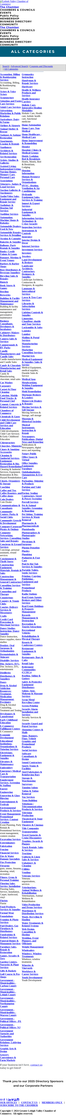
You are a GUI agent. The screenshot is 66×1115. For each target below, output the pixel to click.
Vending (26, 872)
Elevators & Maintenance (7, 763)
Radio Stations (29, 594)
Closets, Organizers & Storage (10, 482)
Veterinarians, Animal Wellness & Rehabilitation (32, 890)
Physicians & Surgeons (28, 543)
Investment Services (32, 249)
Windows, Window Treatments (32, 955)
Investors (26, 253)
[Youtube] (15, 1099)
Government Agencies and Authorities (7, 1034)
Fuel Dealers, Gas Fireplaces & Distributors (9, 928)
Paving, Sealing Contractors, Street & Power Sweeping (32, 496)
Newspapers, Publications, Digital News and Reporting (32, 439)
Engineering (6, 792)
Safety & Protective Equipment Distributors (32, 685)
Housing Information (28, 172)
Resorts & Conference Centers (32, 643)
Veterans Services (31, 876)
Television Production (27, 814)
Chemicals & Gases (10, 416)
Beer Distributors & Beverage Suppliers (10, 271)
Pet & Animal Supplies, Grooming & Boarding (32, 508)
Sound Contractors (32, 762)
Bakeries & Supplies (10, 242)
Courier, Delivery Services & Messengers (9, 610)
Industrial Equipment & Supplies (29, 212)
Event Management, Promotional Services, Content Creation (10, 818)
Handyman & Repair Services (30, 82)
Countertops (6, 597)
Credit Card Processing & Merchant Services (9, 622)
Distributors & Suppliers (7, 677)
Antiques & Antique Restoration (10, 136)
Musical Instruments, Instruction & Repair (29, 429)
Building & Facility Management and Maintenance (10, 301)
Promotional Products (28, 589)
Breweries (5, 295)
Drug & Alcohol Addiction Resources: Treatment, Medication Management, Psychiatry (8, 693)
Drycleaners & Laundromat (7, 715)
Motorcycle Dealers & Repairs (32, 402)
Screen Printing (30, 705)
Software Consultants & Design (29, 756)
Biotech (4, 282)
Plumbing (27, 554)
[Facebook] (4, 1099)
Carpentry (5, 386)
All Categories (11, 69)
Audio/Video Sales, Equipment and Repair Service (9, 199)
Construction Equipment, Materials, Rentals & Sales (10, 569)
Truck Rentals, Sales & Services (32, 848)
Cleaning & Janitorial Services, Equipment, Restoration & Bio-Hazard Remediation (11, 461)
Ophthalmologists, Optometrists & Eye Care (32, 475)
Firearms (5, 865)
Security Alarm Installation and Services (30, 712)
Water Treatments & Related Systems (32, 924)
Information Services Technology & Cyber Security (32, 221)
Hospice (26, 146)
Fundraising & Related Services (8, 936)
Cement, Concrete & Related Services (10, 405)
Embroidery (6, 767)
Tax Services (28, 797)
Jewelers (26, 256)
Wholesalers (28, 950)
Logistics (26, 330)
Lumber (26, 334)
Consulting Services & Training (10, 586)
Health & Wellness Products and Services (31, 93)
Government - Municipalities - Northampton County (8, 1002)
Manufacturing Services (30, 345)
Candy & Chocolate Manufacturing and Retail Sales (10, 368)
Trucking (26, 853)
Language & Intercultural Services (28, 291)
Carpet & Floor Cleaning (8, 390)
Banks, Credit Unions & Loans (8, 253)
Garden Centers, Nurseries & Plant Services (9, 965)
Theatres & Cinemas (32, 825)
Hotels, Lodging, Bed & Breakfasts (31, 157)
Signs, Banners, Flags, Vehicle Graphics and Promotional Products (30, 741)
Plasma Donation (31, 547)
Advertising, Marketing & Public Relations (10, 113)
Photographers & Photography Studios (31, 535)
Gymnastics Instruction (28, 75)
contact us (36, 1064)
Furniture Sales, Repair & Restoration (8, 950)
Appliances (6, 147)
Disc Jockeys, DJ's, (10, 664)
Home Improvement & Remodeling (32, 142)
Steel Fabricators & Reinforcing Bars (32, 773)
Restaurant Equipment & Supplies (29, 651)
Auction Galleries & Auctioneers (10, 191)
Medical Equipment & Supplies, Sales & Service (32, 362)
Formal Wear (7, 913)
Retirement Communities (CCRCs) (29, 670)
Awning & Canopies (10, 238)
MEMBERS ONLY (52, 1102)
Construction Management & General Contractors (10, 579)
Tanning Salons (30, 787)
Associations (6, 180)
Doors (3, 682)
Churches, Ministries (11, 446)
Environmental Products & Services (10, 809)
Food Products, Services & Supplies (10, 908)
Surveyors (27, 784)
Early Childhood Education (8, 721)
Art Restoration (8, 156)
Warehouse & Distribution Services (32, 912)
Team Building (29, 800)
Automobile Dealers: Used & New (10, 227)
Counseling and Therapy (8, 593)
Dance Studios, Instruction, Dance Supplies (9, 631)
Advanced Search (19, 66)
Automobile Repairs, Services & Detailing (10, 234)
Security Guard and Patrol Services (32, 725)
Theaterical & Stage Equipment (32, 820)
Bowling (4, 291)
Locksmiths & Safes (32, 327)
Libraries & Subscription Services (28, 306)
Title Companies (30, 828)
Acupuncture (7, 97)
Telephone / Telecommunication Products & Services (32, 807)
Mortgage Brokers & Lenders (31, 396)
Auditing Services (9, 214)
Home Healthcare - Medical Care (31, 135)
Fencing (4, 849)
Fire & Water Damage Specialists (10, 857)
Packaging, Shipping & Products (32, 482)
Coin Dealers (7, 499)
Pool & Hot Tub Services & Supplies (32, 565)
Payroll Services (30, 502)
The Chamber (9, 7)
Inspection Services (32, 227)
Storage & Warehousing (29, 779)
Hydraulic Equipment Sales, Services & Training (32, 197)
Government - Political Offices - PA (10, 1020)
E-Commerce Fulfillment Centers (10, 727)
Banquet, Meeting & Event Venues (10, 259)
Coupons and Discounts (41, 66)
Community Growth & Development (10, 521)
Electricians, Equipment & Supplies (7, 755)
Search (5, 66)
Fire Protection (8, 862)
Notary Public (29, 453)
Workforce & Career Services (30, 972)
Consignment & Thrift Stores (8, 560)
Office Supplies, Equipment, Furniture (30, 466)
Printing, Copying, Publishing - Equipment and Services (31, 580)
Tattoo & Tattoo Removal (30, 792)
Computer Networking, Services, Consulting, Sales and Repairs (11, 536)
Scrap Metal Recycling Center (31, 701)
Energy (4, 789)
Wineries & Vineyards (28, 966)
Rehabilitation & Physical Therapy (31, 637)
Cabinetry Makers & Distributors (9, 334)
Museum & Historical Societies (31, 420)
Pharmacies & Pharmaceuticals (30, 524)
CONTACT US (29, 1102)
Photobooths (28, 529)
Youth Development (32, 977)
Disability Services (9, 660)
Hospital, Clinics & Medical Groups (31, 151)
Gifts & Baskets (8, 970)
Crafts (3, 616)
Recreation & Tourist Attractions (31, 625)
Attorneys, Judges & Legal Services (10, 185)
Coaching (5, 487)
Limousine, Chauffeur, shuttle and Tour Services (31, 321)
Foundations (6, 916)
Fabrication (6, 846)
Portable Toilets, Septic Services (30, 571)
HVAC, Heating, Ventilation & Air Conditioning (31, 188)
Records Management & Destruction (30, 618)
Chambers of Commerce (7, 412)
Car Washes (6, 382)
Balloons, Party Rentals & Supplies (10, 246)
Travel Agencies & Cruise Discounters (32, 836)
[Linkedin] (9, 1099)
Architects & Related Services (8, 152)
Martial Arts (28, 356)
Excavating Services (10, 839)
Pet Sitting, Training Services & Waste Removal (32, 517)
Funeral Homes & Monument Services (10, 942)
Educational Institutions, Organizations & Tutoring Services (9, 745)
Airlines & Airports (10, 125)
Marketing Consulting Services (32, 351)
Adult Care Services (10, 107)
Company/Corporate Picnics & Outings (11, 528)
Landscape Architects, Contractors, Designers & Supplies (28, 271)
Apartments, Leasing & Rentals (9, 142)
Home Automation (31, 125)
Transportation (30, 831)
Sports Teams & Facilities (30, 767)
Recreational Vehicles (28, 631)
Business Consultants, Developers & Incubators (7, 325)
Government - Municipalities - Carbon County (8, 983)
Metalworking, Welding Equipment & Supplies (32, 385)
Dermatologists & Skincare (9, 655)
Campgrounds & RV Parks (9, 346)
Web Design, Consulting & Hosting (29, 932)
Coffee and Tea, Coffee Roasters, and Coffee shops (11, 493)
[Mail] (1, 1099)
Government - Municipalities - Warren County (8, 1012)
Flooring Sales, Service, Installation (10, 885)
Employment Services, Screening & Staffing (10, 783)
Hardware (27, 86)
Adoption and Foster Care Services (11, 102)
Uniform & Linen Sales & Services (31, 858)
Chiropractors (7, 442)
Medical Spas (29, 379)
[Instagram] (18, 1099)
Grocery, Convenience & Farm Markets (8, 1057)
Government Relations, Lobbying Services (10, 1042)
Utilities (26, 869)
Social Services (29, 750)
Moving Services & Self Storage (31, 408)
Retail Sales (28, 663)
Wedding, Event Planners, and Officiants (30, 941)
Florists (4, 900)
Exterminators (7, 842)
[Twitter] (7, 1099)
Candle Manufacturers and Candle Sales (10, 354)
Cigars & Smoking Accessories (9, 450)
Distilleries (5, 672)
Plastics (25, 551)
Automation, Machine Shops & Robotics (9, 220)
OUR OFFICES (8, 1102)
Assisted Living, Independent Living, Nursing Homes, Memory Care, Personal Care (10, 172)
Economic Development (7, 736)
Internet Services (30, 246)
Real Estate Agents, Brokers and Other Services (32, 600)
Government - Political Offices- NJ (10, 1026)
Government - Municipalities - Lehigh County (8, 992)
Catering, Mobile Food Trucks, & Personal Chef (9, 398)
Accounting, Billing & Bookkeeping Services (10, 77)
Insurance (27, 236)
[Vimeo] (12, 1099)
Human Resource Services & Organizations (31, 179)
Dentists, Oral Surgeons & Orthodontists (7, 648)
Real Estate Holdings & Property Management (32, 609)
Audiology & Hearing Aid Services (6, 208)
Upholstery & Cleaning (29, 864)
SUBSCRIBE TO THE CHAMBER (19, 1105)
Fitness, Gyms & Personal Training (9, 878)
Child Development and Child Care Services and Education (10, 424)
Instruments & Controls (29, 232)
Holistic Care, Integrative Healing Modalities (32, 108)
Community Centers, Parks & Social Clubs (9, 514)
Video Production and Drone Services (32, 906)
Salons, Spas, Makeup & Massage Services (32, 693)
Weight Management (32, 947)
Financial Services (9, 853)
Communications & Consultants (10, 506)
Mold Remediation (31, 391)
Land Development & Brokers (32, 261)
